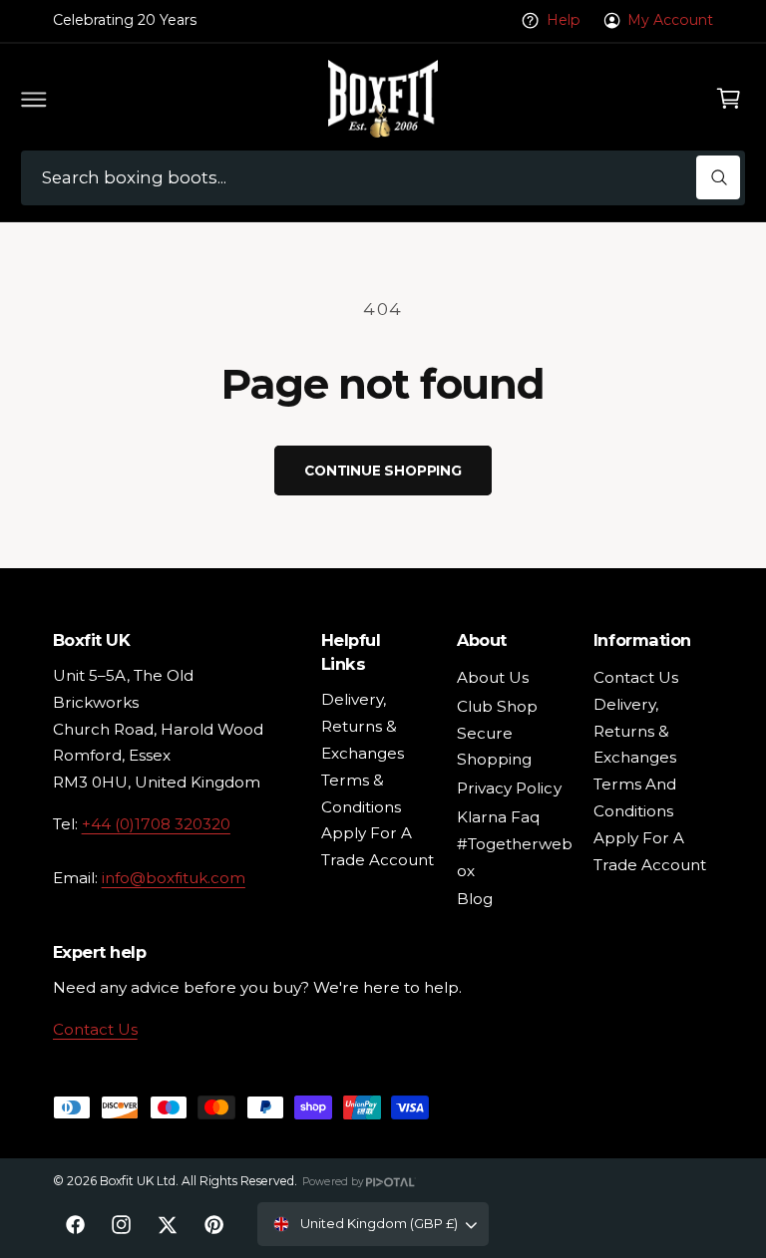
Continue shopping (383, 470)
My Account (670, 20)
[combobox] (383, 178)
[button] (34, 99)
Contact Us (95, 1029)
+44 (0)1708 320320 (156, 823)
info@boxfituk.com (173, 877)
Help (563, 20)
